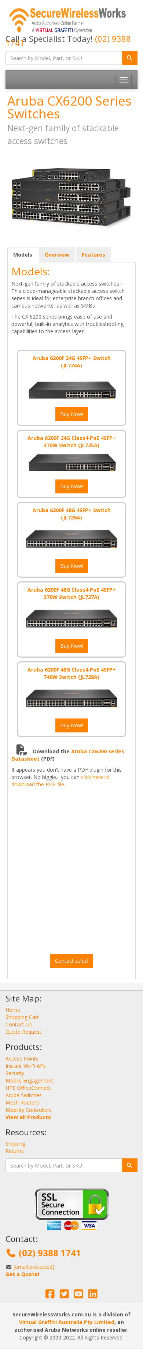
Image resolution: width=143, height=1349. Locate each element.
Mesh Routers (22, 1102)
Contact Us (19, 1024)
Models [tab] (22, 254)
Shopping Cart (22, 1017)
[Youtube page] (78, 1295)
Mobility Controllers (29, 1109)
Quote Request (23, 1031)
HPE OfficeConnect (28, 1087)
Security (15, 1073)
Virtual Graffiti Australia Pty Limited (66, 1322)
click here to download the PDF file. (60, 780)
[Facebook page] (50, 1295)
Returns (15, 1150)
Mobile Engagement (29, 1080)
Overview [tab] (57, 254)
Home (13, 1009)
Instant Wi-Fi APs (26, 1065)
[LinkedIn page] (93, 1295)
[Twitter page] (64, 1295)
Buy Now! (71, 414)
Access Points (22, 1058)
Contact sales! (71, 960)
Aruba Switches (24, 1095)
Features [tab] (93, 254)
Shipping (15, 1143)
